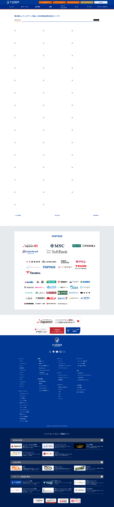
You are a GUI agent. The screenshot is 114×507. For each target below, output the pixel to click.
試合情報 (37, 6)
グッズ (76, 6)
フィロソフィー (23, 395)
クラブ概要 (22, 398)
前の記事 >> (96, 215)
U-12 (59, 396)
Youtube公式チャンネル (83, 379)
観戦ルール (41, 361)
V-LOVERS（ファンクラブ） (64, 365)
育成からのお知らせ (62, 387)
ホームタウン (23, 381)
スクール (21, 386)
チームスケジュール (24, 409)
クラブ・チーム (24, 6)
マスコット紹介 (23, 407)
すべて (21, 361)
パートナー (89, 6)
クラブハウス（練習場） (25, 411)
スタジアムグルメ (43, 388)
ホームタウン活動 (24, 421)
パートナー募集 (81, 363)
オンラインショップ (62, 375)
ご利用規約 (79, 385)
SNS (78, 370)
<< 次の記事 (18, 215)
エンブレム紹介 (23, 400)
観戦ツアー (41, 363)
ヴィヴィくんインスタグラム (84, 375)
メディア (22, 377)
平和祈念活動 (23, 418)
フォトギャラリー (43, 385)
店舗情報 (60, 379)
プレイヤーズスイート (63, 368)
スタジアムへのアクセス (44, 370)
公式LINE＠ (80, 377)
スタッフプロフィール (24, 405)
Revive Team (42, 368)
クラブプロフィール (24, 393)
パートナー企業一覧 (82, 361)
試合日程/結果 (42, 381)
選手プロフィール (24, 402)
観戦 (50, 6)
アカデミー (22, 384)
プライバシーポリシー (82, 389)
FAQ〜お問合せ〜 (81, 392)
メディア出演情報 (24, 416)
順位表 (40, 383)
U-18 (59, 391)
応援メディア (23, 414)
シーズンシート (61, 363)
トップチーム (23, 363)
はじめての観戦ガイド (44, 365)
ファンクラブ (23, 370)
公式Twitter (80, 373)
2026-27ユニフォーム (63, 377)
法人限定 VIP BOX (82, 365)
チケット (22, 372)
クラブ (21, 365)
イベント (22, 374)
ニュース (11, 6)
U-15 (59, 393)
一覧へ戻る (57, 215)
